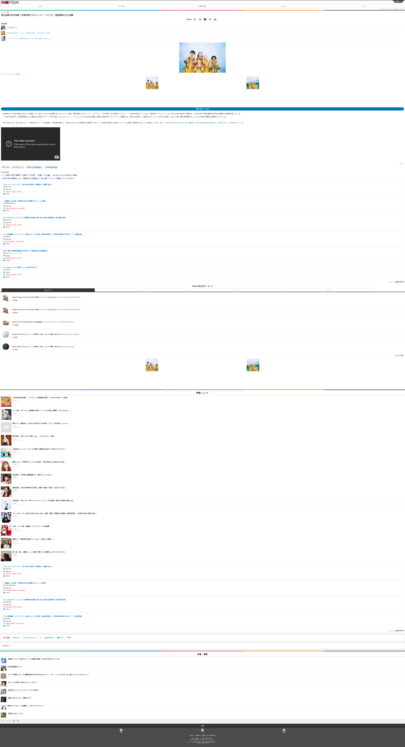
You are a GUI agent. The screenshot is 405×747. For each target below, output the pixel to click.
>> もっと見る (398, 355)
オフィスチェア (142, 290)
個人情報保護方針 (211, 735)
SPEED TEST (202, 6)
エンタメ (283, 6)
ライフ (364, 6)
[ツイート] (195, 20)
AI (40, 638)
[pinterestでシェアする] (210, 20)
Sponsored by (391, 282)
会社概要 (203, 735)
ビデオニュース (19, 167)
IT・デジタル (121, 6)
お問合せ (191, 735)
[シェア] (200, 20)
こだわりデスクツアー (29, 638)
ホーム (40, 6)
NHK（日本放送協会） (35, 167)
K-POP (69, 638)
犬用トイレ (329, 290)
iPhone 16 (16, 638)
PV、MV (6, 167)
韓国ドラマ (60, 638)
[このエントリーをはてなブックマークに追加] (215, 20)
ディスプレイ (235, 290)
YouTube (283, 732)
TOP (202, 726)
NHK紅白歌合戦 (52, 167)
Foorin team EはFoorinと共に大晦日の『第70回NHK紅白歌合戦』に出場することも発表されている (204, 122)
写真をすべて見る (204, 109)
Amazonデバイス (48, 290)
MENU (397, 1)
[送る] (205, 20)
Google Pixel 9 (49, 638)
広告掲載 (197, 735)
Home (121, 732)
